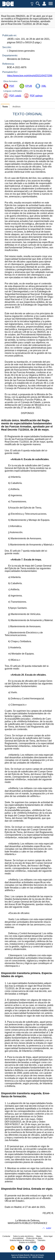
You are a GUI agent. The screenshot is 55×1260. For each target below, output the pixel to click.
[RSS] (12, 1250)
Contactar (6, 1236)
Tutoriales (41, 1240)
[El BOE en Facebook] (27, 1250)
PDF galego (36, 95)
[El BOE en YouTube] (42, 1250)
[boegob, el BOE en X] (20, 1250)
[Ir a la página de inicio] (8, 5)
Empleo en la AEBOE (27, 1242)
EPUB (28, 86)
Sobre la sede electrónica (23, 1236)
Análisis (16, 107)
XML (43, 86)
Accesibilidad (18, 1238)
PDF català (15, 95)
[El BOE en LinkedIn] (35, 1250)
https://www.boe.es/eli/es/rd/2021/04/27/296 (29, 75)
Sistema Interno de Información (22, 1240)
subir (48, 1228)
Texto (5, 107)
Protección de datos (34, 1238)
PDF (11, 86)
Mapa (38, 1236)
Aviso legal (48, 1236)
